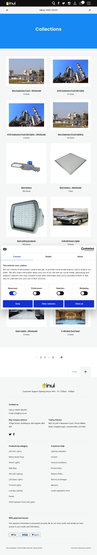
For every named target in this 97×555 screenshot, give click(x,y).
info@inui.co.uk (20, 413)
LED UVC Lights (15, 451)
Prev (7, 10)
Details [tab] (48, 256)
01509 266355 (49, 10)
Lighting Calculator (58, 451)
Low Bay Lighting (16, 491)
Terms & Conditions (59, 463)
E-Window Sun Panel (70, 331)
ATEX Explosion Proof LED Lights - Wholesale (26, 134)
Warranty (54, 485)
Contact (54, 457)
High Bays (13, 468)
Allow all (79, 304)
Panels (11, 496)
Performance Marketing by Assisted (81, 548)
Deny (18, 304)
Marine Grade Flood (16, 457)
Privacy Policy (56, 468)
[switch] (36, 293)
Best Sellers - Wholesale (70, 187)
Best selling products (26, 241)
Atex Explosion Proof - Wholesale (26, 90)
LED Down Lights (16, 480)
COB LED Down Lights (71, 241)
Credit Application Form (60, 491)
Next (90, 10)
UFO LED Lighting (16, 474)
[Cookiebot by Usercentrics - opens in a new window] (83, 249)
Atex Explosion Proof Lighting (70, 134)
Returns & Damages (59, 480)
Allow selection (48, 304)
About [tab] (80, 256)
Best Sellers (26, 187)
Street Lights (14, 463)
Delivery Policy (56, 474)
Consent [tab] (17, 256)
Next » (61, 357)
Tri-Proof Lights (15, 485)
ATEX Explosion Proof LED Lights (70, 90)
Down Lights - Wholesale (26, 331)
